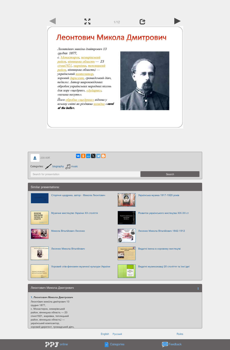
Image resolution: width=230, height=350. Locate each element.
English (105, 334)
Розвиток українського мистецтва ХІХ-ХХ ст (163, 213)
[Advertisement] (115, 8)
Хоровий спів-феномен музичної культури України (80, 266)
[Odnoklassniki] (83, 156)
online (64, 344)
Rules (180, 334)
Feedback (175, 344)
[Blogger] (103, 156)
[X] (93, 156)
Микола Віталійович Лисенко (68, 230)
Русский (117, 334)
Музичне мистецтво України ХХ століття (74, 213)
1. (32, 297)
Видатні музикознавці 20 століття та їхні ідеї (164, 266)
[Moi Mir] (88, 156)
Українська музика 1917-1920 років (158, 195)
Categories (117, 344)
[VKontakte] (78, 156)
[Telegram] (98, 156)
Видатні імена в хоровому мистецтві (159, 248)
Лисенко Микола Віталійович (68, 248)
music (74, 166)
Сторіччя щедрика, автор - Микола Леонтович (78, 195)
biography (58, 166)
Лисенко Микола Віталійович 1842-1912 (161, 230)
